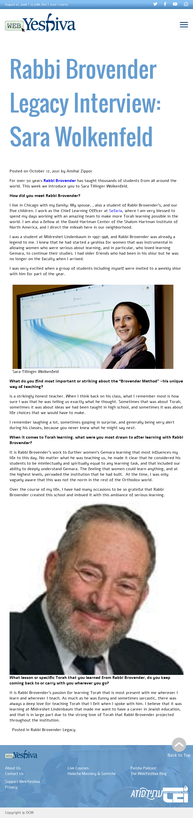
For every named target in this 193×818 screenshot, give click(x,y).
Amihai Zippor (79, 171)
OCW (30, 812)
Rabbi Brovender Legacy (53, 730)
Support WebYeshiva (22, 781)
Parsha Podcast (143, 768)
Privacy (11, 787)
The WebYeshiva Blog (148, 773)
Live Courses (78, 768)
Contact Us (14, 773)
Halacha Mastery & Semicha (92, 773)
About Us (13, 768)
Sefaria (115, 211)
